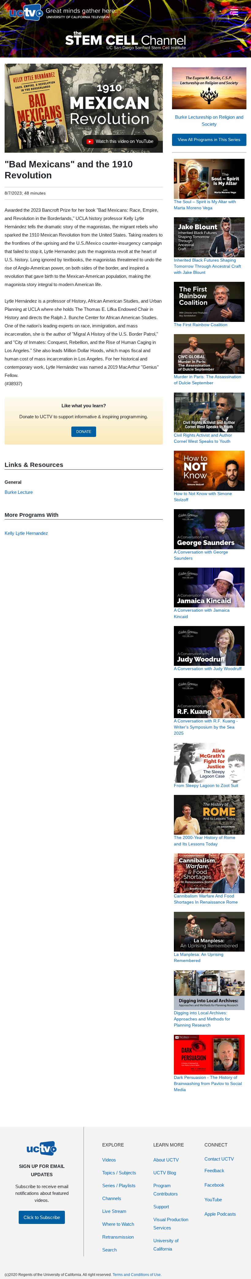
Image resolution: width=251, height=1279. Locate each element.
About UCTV (166, 1159)
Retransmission (118, 1237)
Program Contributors (165, 1189)
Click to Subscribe (42, 1217)
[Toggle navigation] (234, 12)
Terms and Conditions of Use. (137, 1275)
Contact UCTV (219, 1159)
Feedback (214, 1170)
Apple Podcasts (220, 1214)
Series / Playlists (119, 1185)
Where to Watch (118, 1224)
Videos (109, 1159)
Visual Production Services (170, 1223)
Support (161, 1206)
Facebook (214, 1185)
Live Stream (114, 1211)
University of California (165, 1244)
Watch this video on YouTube (119, 143)
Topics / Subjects (119, 1172)
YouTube (213, 1199)
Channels (111, 1198)
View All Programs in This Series (209, 139)
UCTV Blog (164, 1172)
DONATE (83, 432)
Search (109, 1249)
